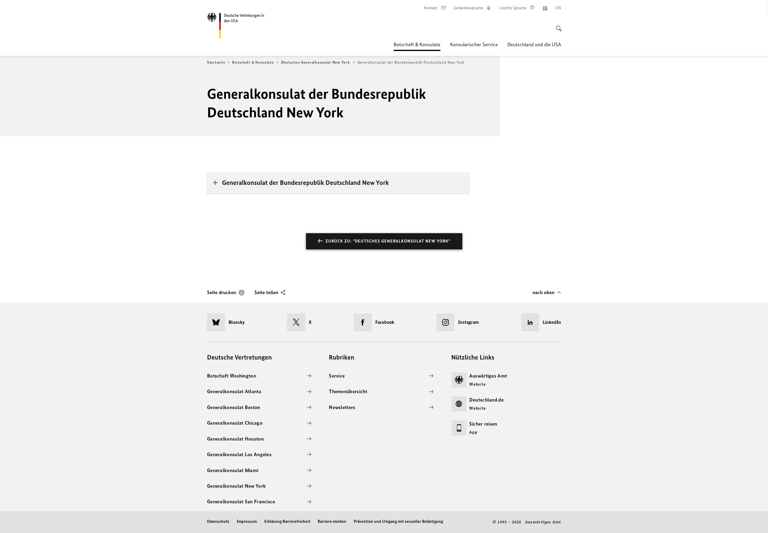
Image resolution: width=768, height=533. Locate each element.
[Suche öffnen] (556, 25)
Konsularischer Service (474, 44)
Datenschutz (218, 521)
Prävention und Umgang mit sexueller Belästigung (398, 521)
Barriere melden (332, 521)
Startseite (216, 62)
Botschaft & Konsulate (417, 46)
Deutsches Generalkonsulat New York (315, 62)
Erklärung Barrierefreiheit (287, 521)
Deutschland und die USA (534, 44)
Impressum (247, 521)
